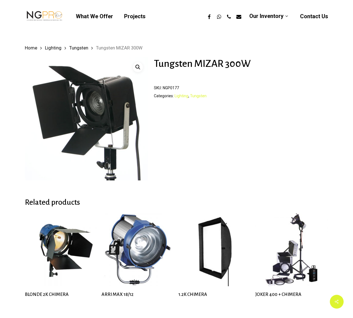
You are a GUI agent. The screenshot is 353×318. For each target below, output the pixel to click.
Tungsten (78, 48)
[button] (138, 67)
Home (31, 48)
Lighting (53, 48)
